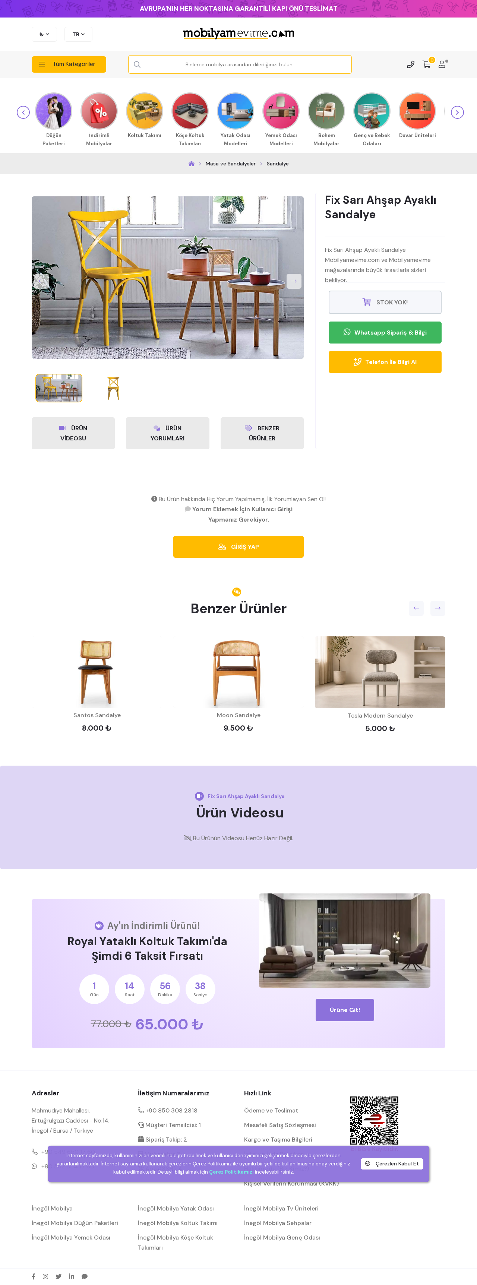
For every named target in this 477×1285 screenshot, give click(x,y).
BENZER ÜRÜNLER (264, 433)
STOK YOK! (391, 302)
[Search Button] (137, 64)
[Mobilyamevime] (192, 163)
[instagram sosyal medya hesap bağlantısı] (45, 1276)
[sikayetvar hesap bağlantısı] (85, 1276)
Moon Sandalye (238, 715)
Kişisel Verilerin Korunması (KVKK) (291, 1183)
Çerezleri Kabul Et (396, 1163)
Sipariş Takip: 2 (165, 1139)
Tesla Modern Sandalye (380, 715)
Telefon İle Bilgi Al (391, 362)
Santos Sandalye (97, 715)
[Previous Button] (41, 281)
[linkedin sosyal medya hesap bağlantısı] (71, 1276)
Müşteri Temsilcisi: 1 (172, 1125)
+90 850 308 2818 (171, 1110)
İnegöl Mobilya (52, 1208)
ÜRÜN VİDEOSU (73, 433)
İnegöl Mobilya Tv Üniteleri (281, 1208)
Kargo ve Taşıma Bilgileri (278, 1139)
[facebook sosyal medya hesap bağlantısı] (33, 1276)
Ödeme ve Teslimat (271, 1110)
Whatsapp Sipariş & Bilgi (390, 332)
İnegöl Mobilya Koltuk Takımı (178, 1223)
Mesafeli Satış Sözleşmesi (280, 1125)
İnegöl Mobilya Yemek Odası (71, 1237)
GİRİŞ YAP (244, 547)
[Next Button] (294, 281)
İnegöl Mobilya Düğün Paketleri (75, 1223)
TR (75, 34)
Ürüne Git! (345, 1010)
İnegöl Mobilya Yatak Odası (176, 1208)
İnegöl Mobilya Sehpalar (278, 1223)
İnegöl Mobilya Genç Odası (282, 1237)
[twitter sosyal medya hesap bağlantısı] (58, 1276)
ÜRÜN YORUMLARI (167, 433)
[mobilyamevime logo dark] (238, 34)
